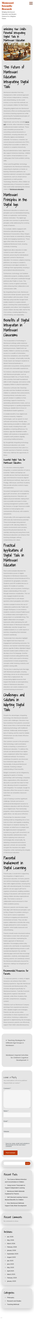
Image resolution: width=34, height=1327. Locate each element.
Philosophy (10, 1297)
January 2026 (11, 1250)
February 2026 (12, 1247)
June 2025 (10, 1264)
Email (6, 1121)
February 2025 (12, 1278)
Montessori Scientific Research (8, 5)
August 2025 (11, 1257)
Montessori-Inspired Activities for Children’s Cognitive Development (17, 1057)
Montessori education (17, 189)
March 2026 (11, 1243)
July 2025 (10, 1260)
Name (6, 1111)
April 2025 (10, 1271)
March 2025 (11, 1274)
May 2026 (10, 1240)
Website (6, 1131)
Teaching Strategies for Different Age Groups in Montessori (15, 1042)
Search (28, 1163)
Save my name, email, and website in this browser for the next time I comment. (17, 1145)
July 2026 (10, 1237)
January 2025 (11, 1281)
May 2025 (10, 1267)
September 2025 (12, 1254)
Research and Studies (14, 1301)
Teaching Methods (13, 1304)
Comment (7, 1088)
